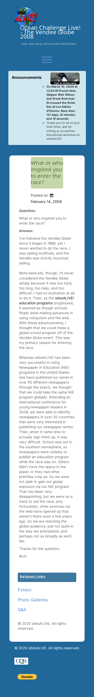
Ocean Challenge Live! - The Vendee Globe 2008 (50, 33)
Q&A (22, 609)
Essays (24, 589)
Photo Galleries (33, 599)
